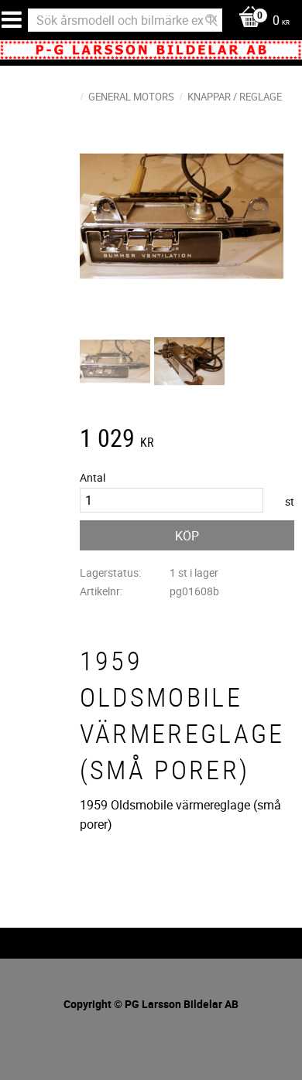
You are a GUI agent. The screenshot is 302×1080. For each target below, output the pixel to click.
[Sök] (211, 20)
